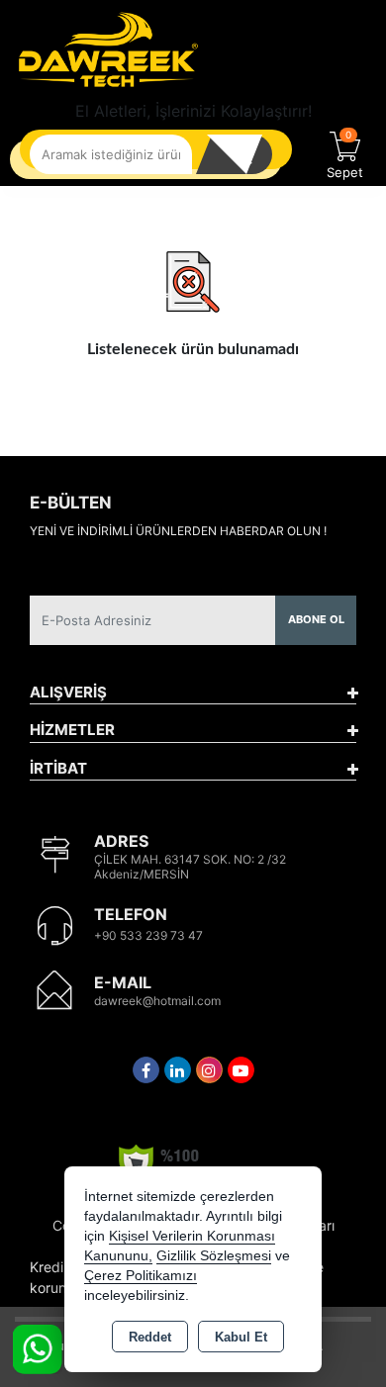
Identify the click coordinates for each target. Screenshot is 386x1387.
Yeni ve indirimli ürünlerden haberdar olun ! (178, 530)
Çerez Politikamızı (140, 1275)
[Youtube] (241, 1070)
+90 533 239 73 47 (148, 935)
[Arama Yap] (242, 154)
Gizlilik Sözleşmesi (213, 1255)
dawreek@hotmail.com (157, 1000)
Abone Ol (316, 619)
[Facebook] (146, 1070)
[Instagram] (209, 1070)
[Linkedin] (177, 1070)
